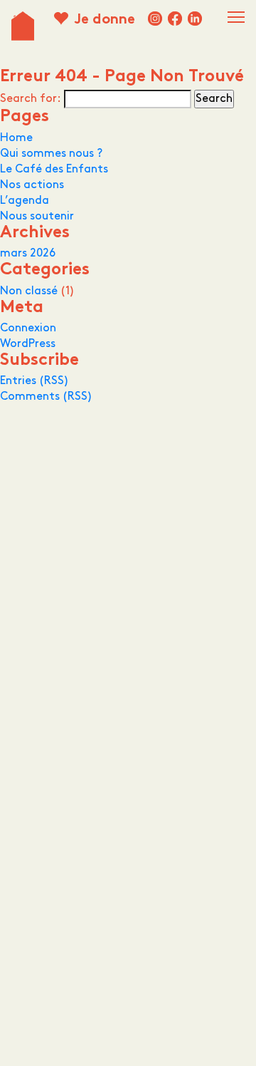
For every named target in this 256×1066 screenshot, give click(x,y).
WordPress (27, 343)
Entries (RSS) (34, 381)
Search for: (30, 98)
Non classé (29, 291)
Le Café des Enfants (54, 169)
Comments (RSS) (46, 396)
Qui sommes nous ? (51, 153)
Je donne (104, 20)
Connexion (28, 328)
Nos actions (32, 185)
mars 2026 (27, 253)
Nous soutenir (37, 216)
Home (16, 138)
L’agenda (24, 200)
